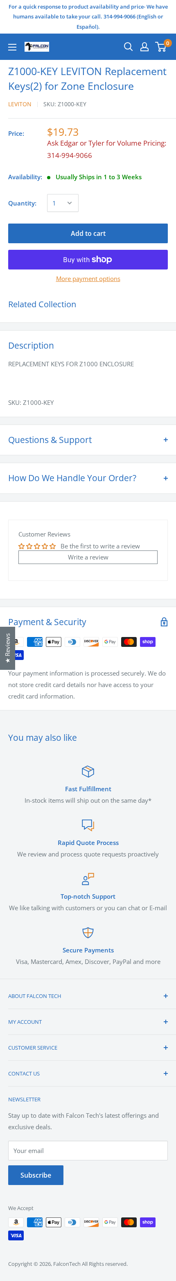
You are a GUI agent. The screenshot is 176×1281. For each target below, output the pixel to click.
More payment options (88, 278)
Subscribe (35, 1175)
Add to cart (88, 233)
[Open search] (128, 46)
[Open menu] (12, 47)
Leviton (20, 104)
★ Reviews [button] (7, 648)
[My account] (144, 46)
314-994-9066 (69, 155)
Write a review (88, 557)
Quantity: (22, 203)
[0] (161, 47)
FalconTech (67, 1263)
